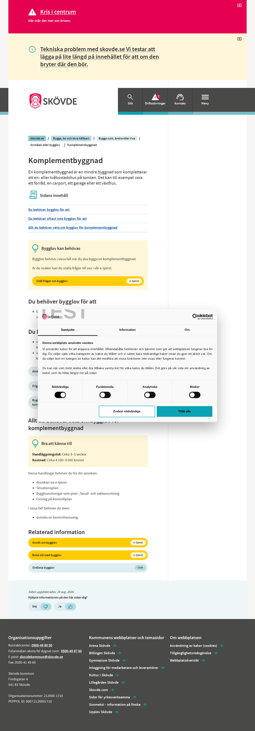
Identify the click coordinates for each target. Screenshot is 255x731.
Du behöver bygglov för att (49, 209)
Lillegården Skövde (104, 682)
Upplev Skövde (100, 712)
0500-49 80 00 (41, 645)
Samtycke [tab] (68, 330)
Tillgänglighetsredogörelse (190, 653)
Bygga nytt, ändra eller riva (117, 138)
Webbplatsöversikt (184, 660)
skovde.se (37, 138)
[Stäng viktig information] (239, 39)
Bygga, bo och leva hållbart (71, 138)
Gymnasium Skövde (104, 660)
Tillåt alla (184, 411)
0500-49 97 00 (71, 651)
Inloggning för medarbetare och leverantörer (123, 667)
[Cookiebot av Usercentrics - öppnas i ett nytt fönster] (195, 317)
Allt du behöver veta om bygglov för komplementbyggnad (72, 227)
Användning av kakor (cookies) (193, 645)
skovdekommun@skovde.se (41, 656)
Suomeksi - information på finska (114, 704)
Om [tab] (187, 330)
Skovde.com (98, 689)
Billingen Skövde (102, 653)
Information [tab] (127, 330)
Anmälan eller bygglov (45, 145)
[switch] (105, 395)
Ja (59, 606)
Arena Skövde (99, 645)
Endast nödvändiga (126, 411)
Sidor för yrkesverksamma (109, 697)
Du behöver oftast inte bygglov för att (57, 218)
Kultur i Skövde (101, 675)
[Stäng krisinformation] (239, 6)
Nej (34, 606)
